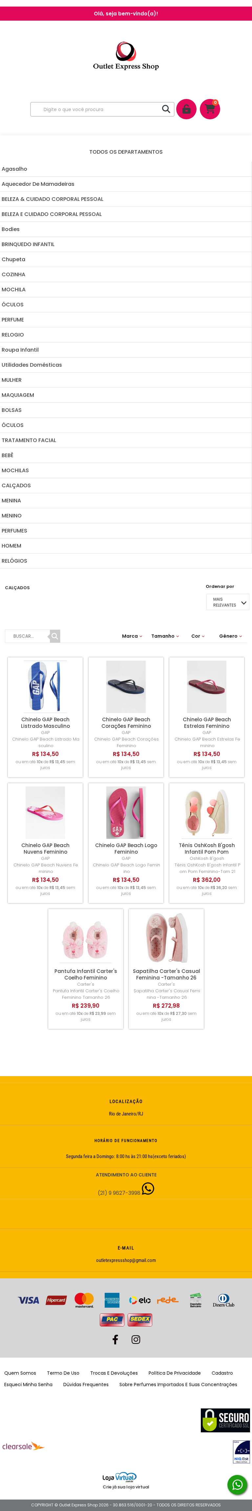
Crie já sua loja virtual (126, 1487)
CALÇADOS (17, 588)
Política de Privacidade (175, 1373)
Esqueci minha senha (28, 1384)
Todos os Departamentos (126, 152)
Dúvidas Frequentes (86, 1384)
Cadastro (222, 1373)
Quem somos (20, 1373)
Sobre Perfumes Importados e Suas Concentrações (178, 1384)
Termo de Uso (63, 1373)
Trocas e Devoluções (114, 1373)
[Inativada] (148, 1452)
